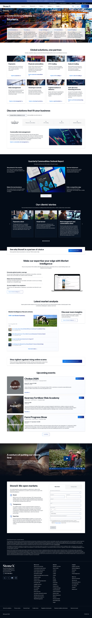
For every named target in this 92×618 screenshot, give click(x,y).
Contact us (86, 614)
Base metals (55, 568)
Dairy (54, 577)
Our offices (74, 585)
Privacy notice (58, 522)
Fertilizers (55, 584)
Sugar (54, 602)
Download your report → (60, 1)
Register (81, 397)
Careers (74, 587)
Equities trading (37, 577)
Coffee (54, 573)
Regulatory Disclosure (77, 547)
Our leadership (75, 584)
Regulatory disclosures (46, 608)
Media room (74, 589)
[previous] (9, 224)
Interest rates (56, 593)
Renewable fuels (56, 600)
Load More (46, 434)
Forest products (56, 589)
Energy (54, 579)
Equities (54, 580)
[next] (82, 224)
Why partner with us (76, 582)
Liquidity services (37, 584)
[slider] (64, 469)
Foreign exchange (56, 588)
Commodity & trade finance (40, 568)
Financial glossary (76, 573)
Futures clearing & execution (40, 580)
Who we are (74, 580)
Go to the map (8, 573)
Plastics (54, 597)
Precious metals (56, 598)
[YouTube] (12, 577)
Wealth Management (38, 598)
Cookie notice (35, 608)
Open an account (74, 608)
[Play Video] (50, 469)
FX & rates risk (37, 582)
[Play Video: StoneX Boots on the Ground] (67, 458)
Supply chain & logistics (39, 597)
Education (74, 570)
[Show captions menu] (77, 469)
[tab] (15, 122)
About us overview (76, 578)
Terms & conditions (7, 608)
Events (73, 571)
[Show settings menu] (81, 469)
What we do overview (38, 566)
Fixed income (36, 579)
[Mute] (79, 469)
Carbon (54, 570)
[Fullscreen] (84, 469)
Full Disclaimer (57, 544)
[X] (8, 577)
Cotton (54, 575)
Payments (36, 589)
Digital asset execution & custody (41, 575)
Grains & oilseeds (57, 591)
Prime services (37, 591)
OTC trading (36, 588)
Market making (37, 586)
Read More (27, 392)
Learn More (81, 417)
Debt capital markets (38, 571)
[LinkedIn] (4, 577)
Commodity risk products (39, 570)
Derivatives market (38, 573)
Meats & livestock (57, 595)
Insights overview (75, 566)
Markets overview (57, 566)
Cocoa (54, 571)
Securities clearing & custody (40, 593)
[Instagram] (15, 577)
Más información (80, 378)
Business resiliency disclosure (61, 608)
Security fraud (26, 608)
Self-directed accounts (39, 595)
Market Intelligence (76, 568)
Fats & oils (55, 582)
